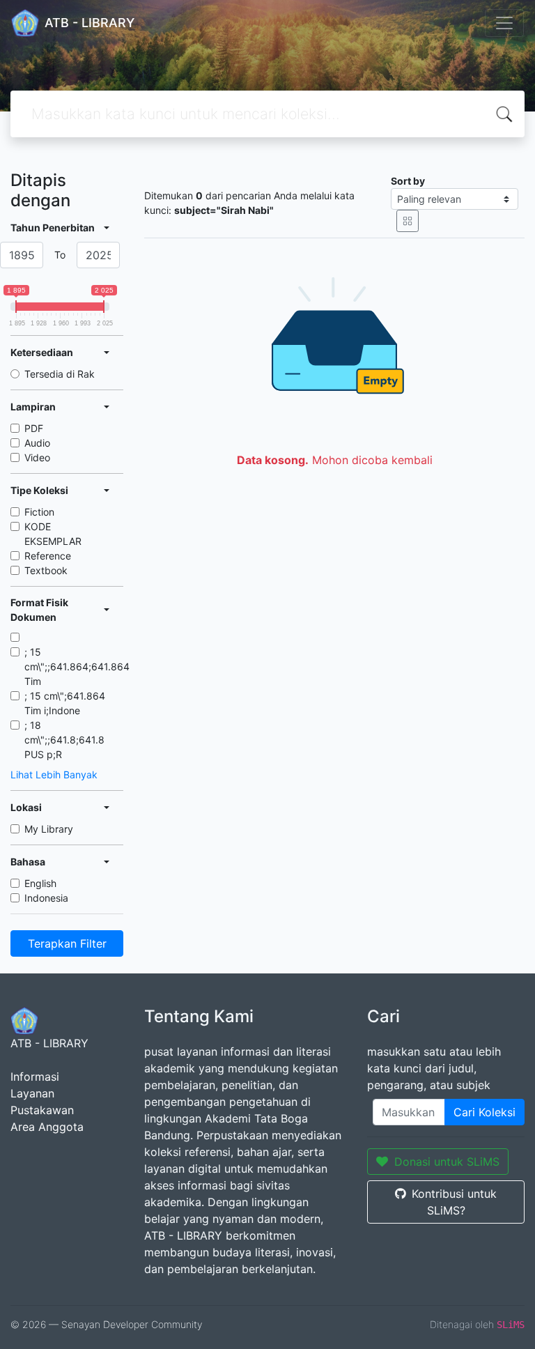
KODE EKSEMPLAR (53, 534)
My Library (48, 829)
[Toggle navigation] (504, 23)
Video (37, 457)
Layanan (32, 1093)
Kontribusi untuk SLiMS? (454, 1202)
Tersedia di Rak (59, 374)
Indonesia (46, 898)
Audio (37, 443)
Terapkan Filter (67, 943)
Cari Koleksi (484, 1112)
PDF (33, 428)
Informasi (34, 1077)
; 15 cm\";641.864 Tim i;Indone (64, 703)
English (40, 883)
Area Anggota (47, 1127)
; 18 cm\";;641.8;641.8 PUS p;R (64, 739)
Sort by (408, 181)
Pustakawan (42, 1110)
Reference (47, 556)
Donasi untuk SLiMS (446, 1162)
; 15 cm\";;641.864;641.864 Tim (77, 666)
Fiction (39, 512)
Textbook (46, 570)
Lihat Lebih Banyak (54, 774)
